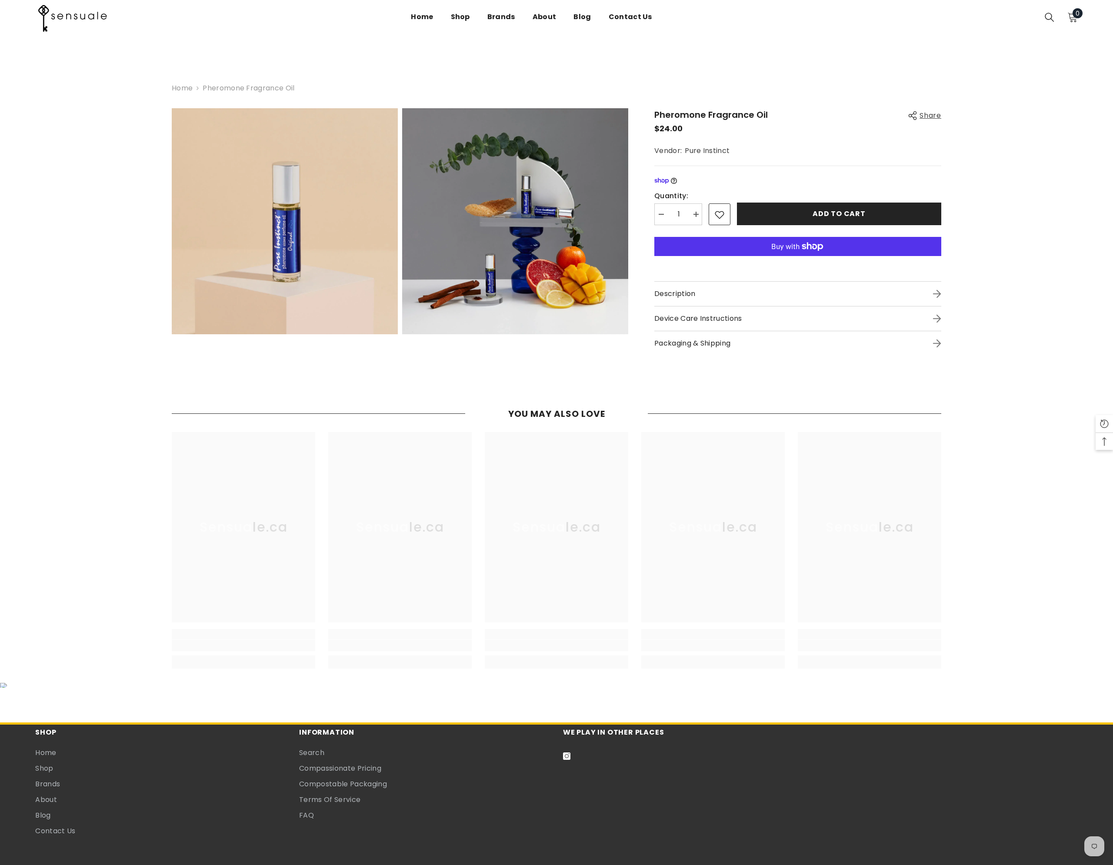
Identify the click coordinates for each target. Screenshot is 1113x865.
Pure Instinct (707, 151)
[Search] (1049, 17)
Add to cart (839, 214)
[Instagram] (566, 756)
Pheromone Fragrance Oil (711, 115)
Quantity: (671, 196)
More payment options (797, 261)
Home (182, 88)
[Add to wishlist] (719, 214)
